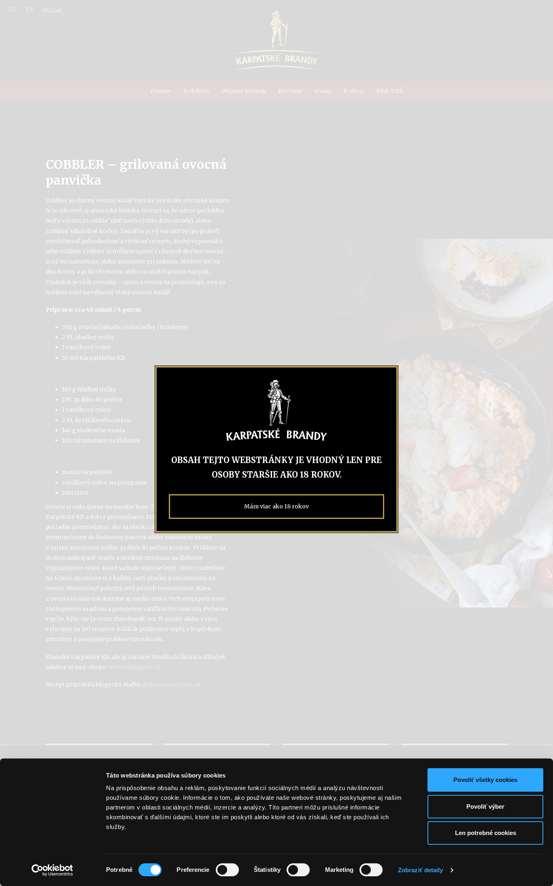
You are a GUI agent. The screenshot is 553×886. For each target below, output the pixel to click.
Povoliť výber (485, 806)
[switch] (227, 869)
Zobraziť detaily (420, 870)
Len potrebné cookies (485, 832)
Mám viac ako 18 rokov (276, 506)
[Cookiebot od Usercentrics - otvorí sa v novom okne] (52, 870)
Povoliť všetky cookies (485, 779)
